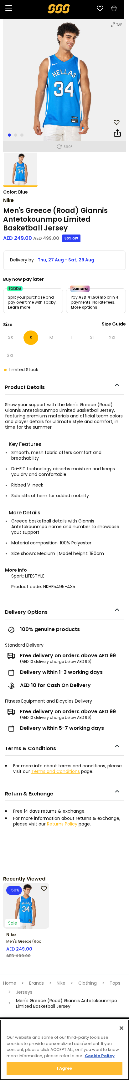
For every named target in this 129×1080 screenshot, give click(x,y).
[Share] (117, 134)
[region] (64, 1049)
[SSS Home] (59, 8)
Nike (8, 200)
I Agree (64, 1068)
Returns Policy (62, 824)
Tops (115, 983)
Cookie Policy (100, 1056)
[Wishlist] (100, 8)
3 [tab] (22, 135)
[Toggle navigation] (9, 9)
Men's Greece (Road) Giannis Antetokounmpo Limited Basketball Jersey (66, 1003)
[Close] (121, 1028)
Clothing (87, 983)
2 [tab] (16, 135)
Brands (36, 983)
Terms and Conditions (55, 771)
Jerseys (24, 992)
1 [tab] (9, 135)
